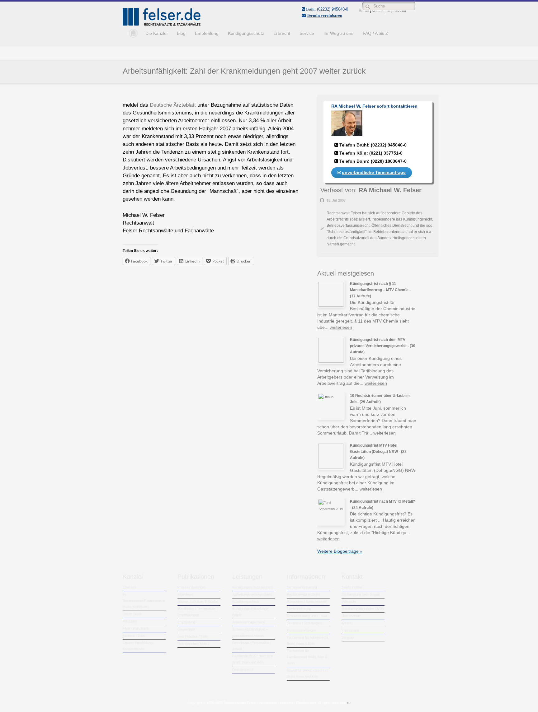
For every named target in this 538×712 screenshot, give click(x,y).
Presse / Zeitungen (191, 587)
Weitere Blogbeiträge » (339, 551)
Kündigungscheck (245, 601)
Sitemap (348, 637)
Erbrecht (281, 33)
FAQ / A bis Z (375, 33)
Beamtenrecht (242, 669)
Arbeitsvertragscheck (248, 622)
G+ (349, 703)
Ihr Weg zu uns (338, 33)
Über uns (130, 587)
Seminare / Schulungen (304, 623)
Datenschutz (351, 616)
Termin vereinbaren (324, 15)
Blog (181, 33)
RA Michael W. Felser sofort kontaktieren (374, 106)
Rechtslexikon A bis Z (193, 643)
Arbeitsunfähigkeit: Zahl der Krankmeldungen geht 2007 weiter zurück (244, 71)
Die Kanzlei (156, 33)
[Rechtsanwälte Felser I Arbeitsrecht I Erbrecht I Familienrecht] (162, 24)
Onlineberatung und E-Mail (307, 616)
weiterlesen (341, 327)
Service (307, 33)
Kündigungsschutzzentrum (252, 587)
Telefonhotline (352, 587)
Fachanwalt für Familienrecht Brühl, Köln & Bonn (307, 657)
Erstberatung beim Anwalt (361, 594)
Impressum (350, 630)
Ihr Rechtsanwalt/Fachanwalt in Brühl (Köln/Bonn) (144, 601)
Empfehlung (207, 33)
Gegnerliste (186, 629)
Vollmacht (349, 601)
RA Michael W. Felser (390, 190)
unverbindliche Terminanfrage (374, 172)
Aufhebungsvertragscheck (252, 594)
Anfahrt (347, 623)
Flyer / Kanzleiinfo (136, 628)
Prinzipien (130, 621)
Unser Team (132, 614)
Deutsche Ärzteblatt (173, 105)
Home (131, 33)
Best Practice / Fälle (192, 636)
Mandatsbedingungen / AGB (363, 609)
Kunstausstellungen (301, 630)
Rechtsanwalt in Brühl (303, 594)
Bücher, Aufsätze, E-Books (197, 601)
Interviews (185, 594)
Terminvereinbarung (302, 587)
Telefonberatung (299, 609)
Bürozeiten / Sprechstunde (307, 601)
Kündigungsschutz (246, 33)
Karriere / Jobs (134, 635)
